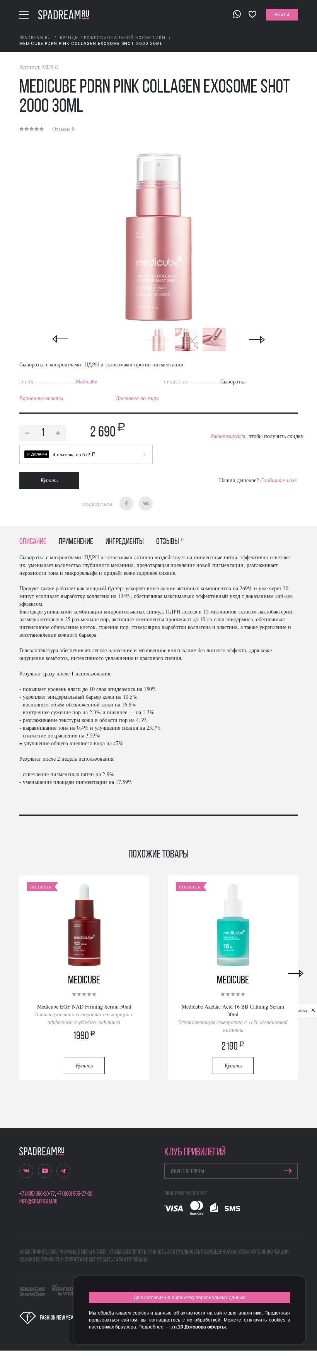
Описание (32, 542)
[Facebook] (126, 503)
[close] (313, 1010)
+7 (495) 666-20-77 (37, 1194)
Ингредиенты (125, 542)
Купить (49, 480)
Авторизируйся (227, 436)
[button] (86, 454)
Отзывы (63, 128)
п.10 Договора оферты (200, 1327)
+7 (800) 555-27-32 (74, 1194)
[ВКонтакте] (146, 503)
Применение (76, 542)
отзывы (170, 542)
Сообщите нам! (279, 480)
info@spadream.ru (38, 1202)
